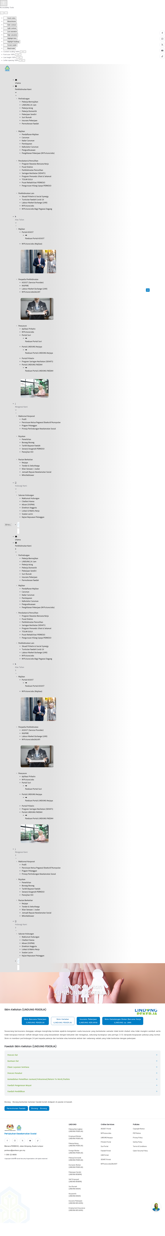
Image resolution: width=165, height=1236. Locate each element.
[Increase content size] (24, 51)
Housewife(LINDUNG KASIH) (75, 1195)
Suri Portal (104, 1146)
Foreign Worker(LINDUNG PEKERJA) (76, 1152)
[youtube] (30, 1140)
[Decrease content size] (21, 51)
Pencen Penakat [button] (15, 1073)
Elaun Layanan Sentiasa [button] (18, 1067)
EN (152, 290)
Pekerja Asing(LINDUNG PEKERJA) (76, 1145)
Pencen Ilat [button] (13, 1055)
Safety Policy (137, 1142)
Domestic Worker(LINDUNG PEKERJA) (76, 1166)
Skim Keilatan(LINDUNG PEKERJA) (62, 1021)
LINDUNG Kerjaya (107, 1138)
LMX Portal (105, 1155)
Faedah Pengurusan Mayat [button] (20, 1085)
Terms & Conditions (140, 1146)
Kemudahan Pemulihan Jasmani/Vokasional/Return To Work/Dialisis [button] (39, 1079)
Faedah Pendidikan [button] (16, 1091)
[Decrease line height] (17, 57)
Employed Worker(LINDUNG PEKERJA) (76, 1137)
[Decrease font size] (16, 54)
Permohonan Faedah (16, 1108)
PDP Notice (137, 1133)
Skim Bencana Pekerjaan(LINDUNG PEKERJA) (35, 1021)
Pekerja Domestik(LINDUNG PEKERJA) (76, 1159)
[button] (147, 746)
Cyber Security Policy (140, 1151)
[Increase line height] (21, 57)
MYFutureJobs (106, 1133)
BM (148, 290)
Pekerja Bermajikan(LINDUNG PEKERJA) (76, 1130)
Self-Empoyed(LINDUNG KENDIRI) (75, 1180)
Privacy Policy (138, 1138)
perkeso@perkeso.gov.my (14, 1150)
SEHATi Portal (106, 1159)
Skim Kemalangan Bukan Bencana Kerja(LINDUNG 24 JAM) (123, 1021)
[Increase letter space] (23, 60)
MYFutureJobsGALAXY (109, 1164)
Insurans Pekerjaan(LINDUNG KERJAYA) (88, 1021)
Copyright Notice (139, 1129)
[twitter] (22, 1140)
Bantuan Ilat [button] (13, 1061)
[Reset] (2, 13)
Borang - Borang (39, 1108)
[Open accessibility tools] (3, 3)
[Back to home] (7, 68)
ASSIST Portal (106, 1129)
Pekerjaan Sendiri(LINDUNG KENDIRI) (75, 1173)
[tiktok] (37, 1140)
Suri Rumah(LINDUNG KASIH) (75, 1188)
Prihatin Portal (106, 1142)
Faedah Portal (106, 1151)
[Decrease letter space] (20, 60)
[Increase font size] (19, 54)
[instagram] (15, 1140)
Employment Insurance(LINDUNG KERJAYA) (77, 1209)
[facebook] (7, 1140)
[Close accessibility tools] (6, 13)
